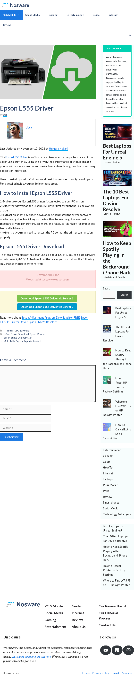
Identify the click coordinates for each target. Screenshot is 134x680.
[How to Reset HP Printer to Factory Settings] (107, 382)
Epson (33, 334)
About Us (78, 627)
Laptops (108, 479)
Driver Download (20, 334)
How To (108, 467)
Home (86, 673)
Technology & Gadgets (117, 514)
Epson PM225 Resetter (43, 322)
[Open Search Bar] (130, 35)
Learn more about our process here (31, 656)
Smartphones (111, 502)
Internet (113, 14)
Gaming (53, 14)
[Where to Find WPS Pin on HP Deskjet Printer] (107, 405)
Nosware (19, 5)
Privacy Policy (100, 673)
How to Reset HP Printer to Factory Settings (114, 570)
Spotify (121, 277)
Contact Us (107, 625)
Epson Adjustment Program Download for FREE (51, 317)
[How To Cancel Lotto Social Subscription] (107, 428)
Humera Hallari (58, 148)
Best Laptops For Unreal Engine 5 (117, 151)
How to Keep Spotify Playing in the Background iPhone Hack (117, 359)
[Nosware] (5, 5)
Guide (96, 14)
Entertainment (75, 14)
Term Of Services (121, 673)
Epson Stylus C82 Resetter (18, 337)
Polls (106, 491)
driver (7, 334)
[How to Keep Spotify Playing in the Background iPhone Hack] (117, 235)
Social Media (32, 14)
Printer (41, 334)
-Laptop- (107, 162)
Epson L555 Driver (16, 157)
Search (107, 288)
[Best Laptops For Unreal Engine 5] (117, 137)
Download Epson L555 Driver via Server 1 (47, 298)
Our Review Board (112, 606)
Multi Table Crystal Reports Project (22, 341)
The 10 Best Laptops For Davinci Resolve (116, 200)
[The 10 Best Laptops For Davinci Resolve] (117, 183)
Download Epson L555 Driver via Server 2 (47, 306)
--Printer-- (9, 330)
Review (6, 24)
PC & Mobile (9, 14)
